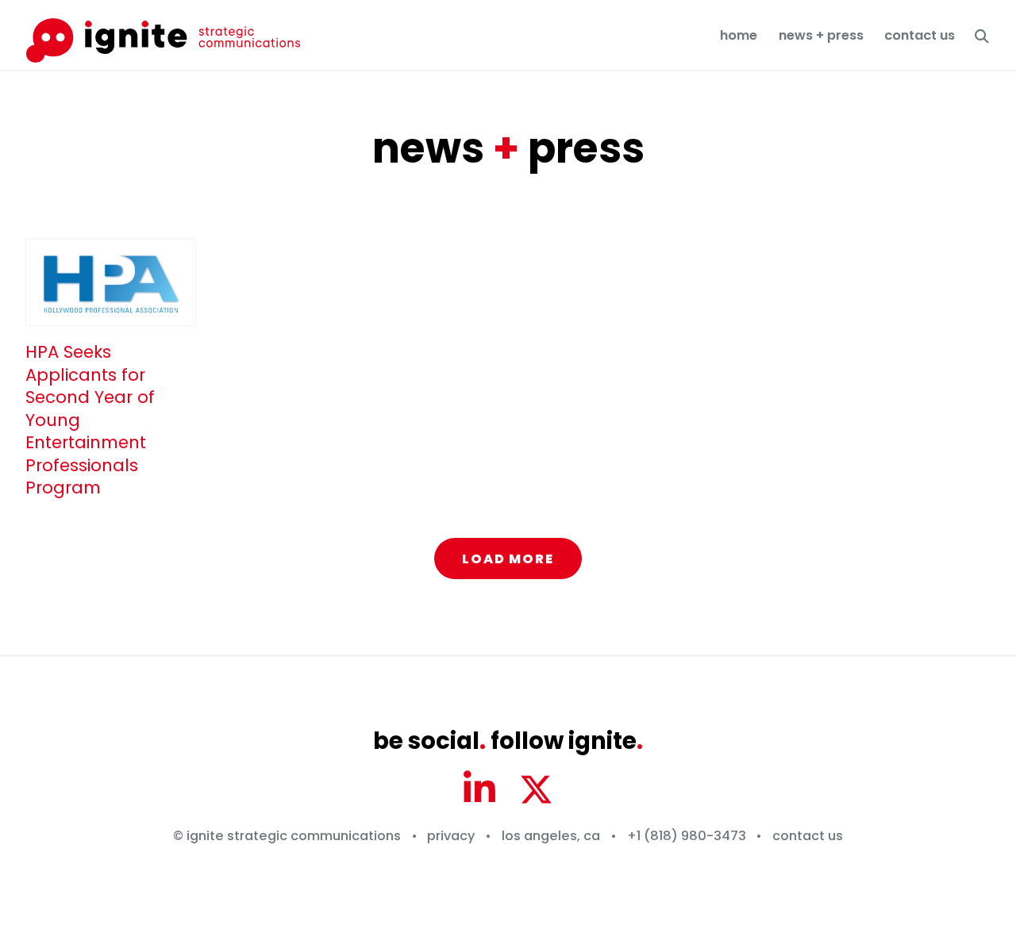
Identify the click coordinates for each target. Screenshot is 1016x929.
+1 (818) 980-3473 (686, 836)
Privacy (451, 836)
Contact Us (919, 35)
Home (738, 35)
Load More (507, 559)
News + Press (821, 35)
